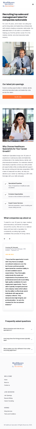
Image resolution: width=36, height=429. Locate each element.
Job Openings (8, 395)
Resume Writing (8, 398)
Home (5, 379)
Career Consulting (9, 401)
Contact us (7, 385)
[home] (8, 4)
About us (6, 382)
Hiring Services (8, 411)
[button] (33, 4)
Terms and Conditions (10, 414)
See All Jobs (18, 97)
